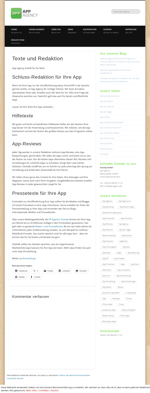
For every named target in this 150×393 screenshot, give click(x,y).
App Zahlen (107, 287)
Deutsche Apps (106, 148)
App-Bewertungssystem (112, 212)
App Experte (127, 235)
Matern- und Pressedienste (48, 226)
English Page (17, 41)
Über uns (56, 31)
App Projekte (119, 258)
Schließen (44, 390)
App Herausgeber (110, 247)
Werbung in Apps (109, 321)
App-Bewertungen (127, 207)
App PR (105, 258)
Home (16, 31)
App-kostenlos (126, 218)
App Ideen (107, 252)
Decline (54, 390)
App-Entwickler (109, 218)
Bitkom (120, 287)
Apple (119, 252)
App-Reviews (108, 224)
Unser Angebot (36, 31)
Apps (123, 264)
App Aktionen (108, 229)
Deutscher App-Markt (111, 292)
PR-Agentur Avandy (58, 219)
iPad (104, 298)
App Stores (107, 270)
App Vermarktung (124, 275)
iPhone (129, 298)
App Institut (105, 117)
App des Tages (106, 111)
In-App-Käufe (131, 292)
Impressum (130, 31)
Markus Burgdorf (128, 310)
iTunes (121, 304)
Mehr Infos (31, 390)
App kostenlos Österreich (110, 127)
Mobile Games (108, 315)
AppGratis (124, 241)
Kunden (110, 31)
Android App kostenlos (110, 96)
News (72, 31)
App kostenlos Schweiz (109, 133)
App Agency (123, 224)
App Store (135, 264)
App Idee (126, 247)
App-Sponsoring (107, 138)
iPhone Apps (107, 304)
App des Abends (107, 106)
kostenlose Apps (109, 310)
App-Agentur (107, 201)
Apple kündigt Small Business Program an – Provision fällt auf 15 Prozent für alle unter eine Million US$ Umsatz (120, 61)
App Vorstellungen (128, 281)
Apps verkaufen (124, 270)
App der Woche (106, 101)
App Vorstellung (109, 281)
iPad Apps (116, 298)
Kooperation (89, 31)
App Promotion (109, 264)
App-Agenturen (125, 201)
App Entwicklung (109, 235)
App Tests (106, 275)
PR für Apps (125, 315)
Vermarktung (28, 258)
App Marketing (133, 252)
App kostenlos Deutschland (111, 122)
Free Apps (104, 154)
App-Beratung (108, 207)
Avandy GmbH (106, 143)
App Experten (108, 241)
